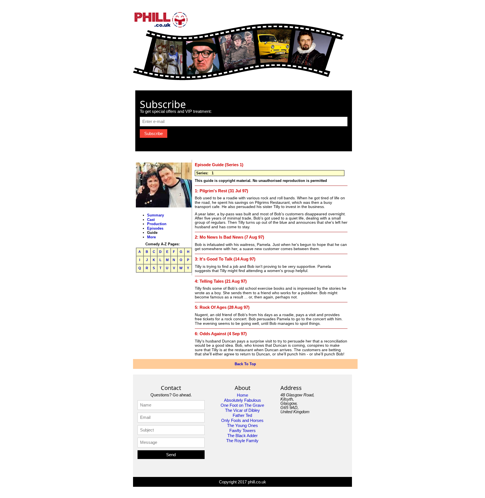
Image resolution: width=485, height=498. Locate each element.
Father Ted (242, 415)
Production (156, 224)
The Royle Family (242, 440)
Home (242, 395)
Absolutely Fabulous (242, 400)
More (151, 237)
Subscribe (153, 133)
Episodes (155, 228)
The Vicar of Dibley (242, 410)
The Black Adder (242, 435)
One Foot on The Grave (242, 405)
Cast (151, 220)
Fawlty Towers (242, 430)
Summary (155, 215)
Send (171, 454)
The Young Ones (242, 425)
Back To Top (245, 364)
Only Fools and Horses (242, 420)
